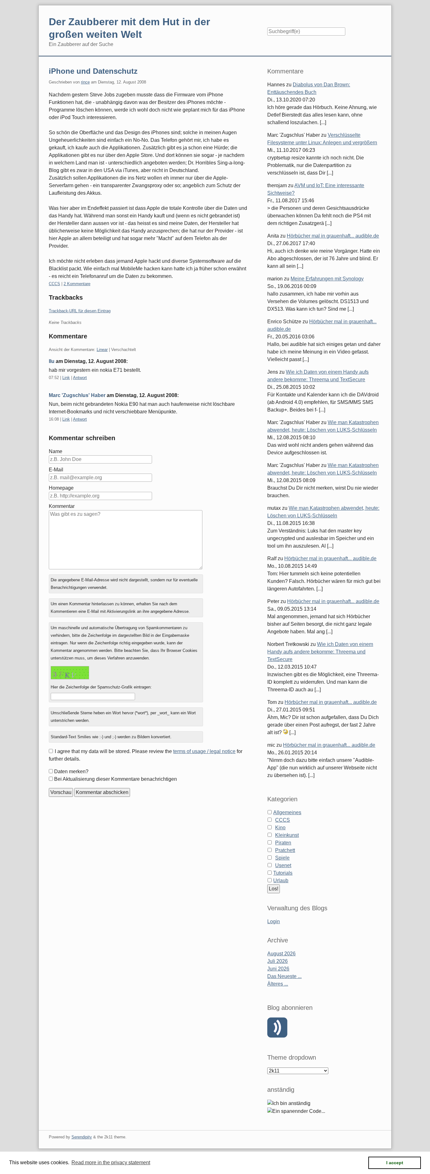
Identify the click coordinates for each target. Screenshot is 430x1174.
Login (273, 921)
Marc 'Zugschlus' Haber (77, 395)
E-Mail (56, 469)
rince (85, 82)
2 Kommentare (77, 283)
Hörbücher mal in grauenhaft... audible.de (333, 236)
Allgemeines (287, 812)
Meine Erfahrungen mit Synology (327, 278)
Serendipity (81, 1137)
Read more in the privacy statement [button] (110, 1162)
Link (66, 377)
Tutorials (282, 873)
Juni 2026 (278, 968)
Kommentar (62, 506)
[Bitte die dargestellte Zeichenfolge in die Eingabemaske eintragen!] (70, 672)
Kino (280, 827)
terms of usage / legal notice (204, 751)
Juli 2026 (277, 961)
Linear (102, 349)
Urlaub (280, 880)
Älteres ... (277, 984)
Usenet (283, 865)
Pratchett (285, 850)
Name (55, 451)
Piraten (283, 842)
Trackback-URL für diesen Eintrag (79, 310)
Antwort (80, 377)
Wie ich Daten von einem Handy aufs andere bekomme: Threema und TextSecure (320, 652)
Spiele (282, 857)
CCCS (54, 283)
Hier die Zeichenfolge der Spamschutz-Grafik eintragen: (101, 687)
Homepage (61, 488)
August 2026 (281, 953)
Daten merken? (71, 771)
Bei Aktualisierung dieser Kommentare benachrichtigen (115, 779)
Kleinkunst (287, 835)
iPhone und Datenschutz (93, 71)
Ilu (51, 361)
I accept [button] (394, 1162)
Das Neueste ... (284, 976)
